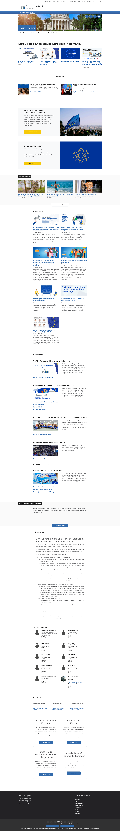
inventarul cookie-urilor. (94, 828)
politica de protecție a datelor (71, 828)
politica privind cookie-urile (83, 828)
